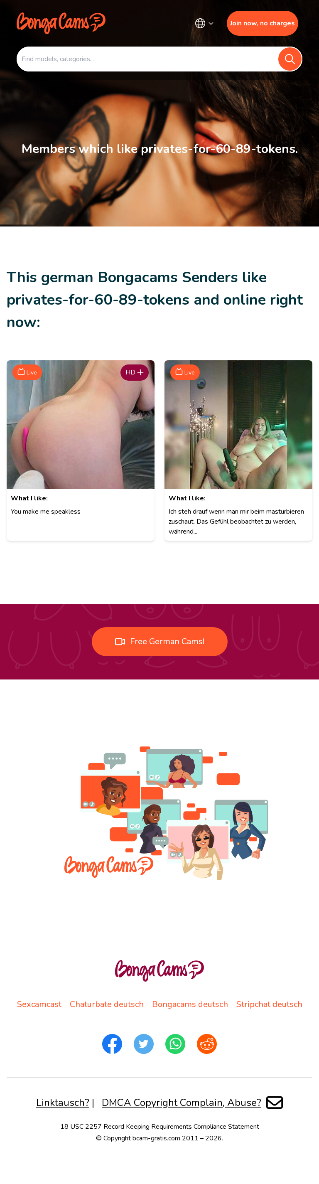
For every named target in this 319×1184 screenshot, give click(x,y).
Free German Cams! (167, 641)
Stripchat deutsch (269, 1004)
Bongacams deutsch (190, 1004)
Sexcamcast (39, 1004)
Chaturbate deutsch (107, 1004)
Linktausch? (62, 1102)
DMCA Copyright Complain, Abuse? (181, 1102)
